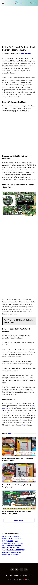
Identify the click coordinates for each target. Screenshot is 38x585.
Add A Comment (19, 520)
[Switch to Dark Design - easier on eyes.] (31, 3)
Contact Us (17, 575)
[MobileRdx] (19, 3)
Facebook (25, 425)
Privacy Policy (27, 575)
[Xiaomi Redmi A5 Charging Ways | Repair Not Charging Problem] (19, 446)
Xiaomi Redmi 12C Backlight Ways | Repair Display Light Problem (16, 512)
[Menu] (3, 3)
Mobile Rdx (6, 53)
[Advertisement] (19, 26)
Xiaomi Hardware (26, 53)
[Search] (35, 3)
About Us (9, 575)
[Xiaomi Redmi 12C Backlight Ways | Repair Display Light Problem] (19, 499)
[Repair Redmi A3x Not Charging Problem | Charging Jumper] (19, 472)
